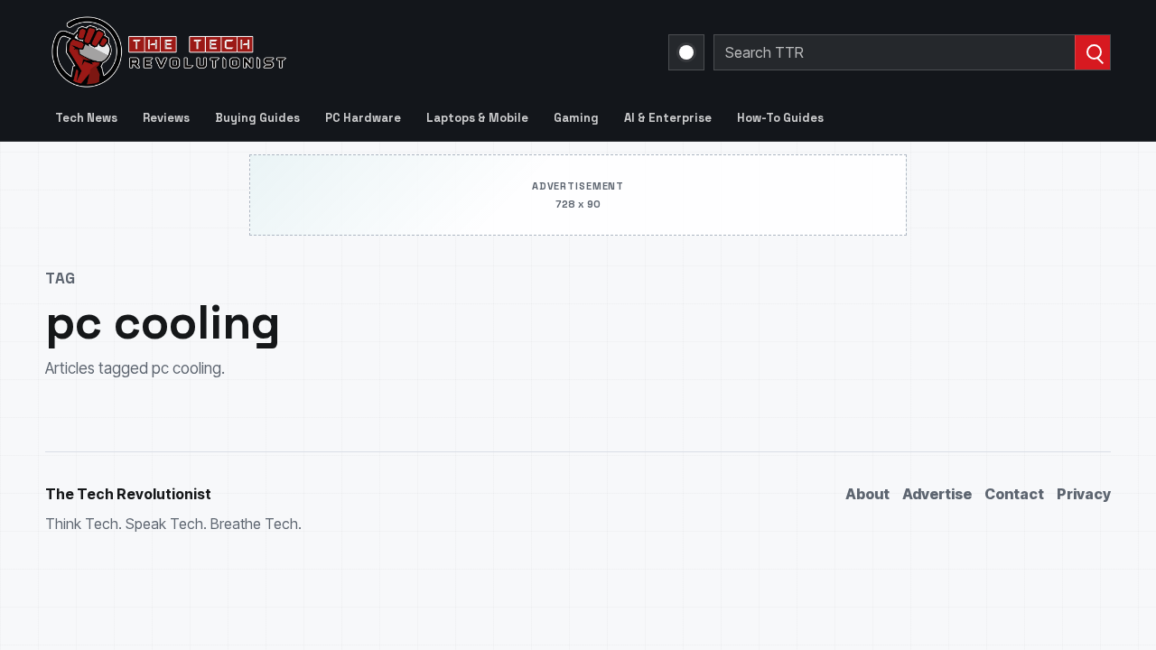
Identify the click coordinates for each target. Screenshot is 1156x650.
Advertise (937, 494)
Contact (1014, 494)
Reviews (166, 117)
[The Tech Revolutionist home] (298, 52)
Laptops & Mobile (477, 117)
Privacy (1084, 494)
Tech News (86, 117)
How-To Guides (780, 117)
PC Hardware (363, 117)
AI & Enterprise (668, 117)
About (867, 494)
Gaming (576, 117)
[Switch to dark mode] (686, 52)
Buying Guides (257, 117)
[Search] (1092, 52)
